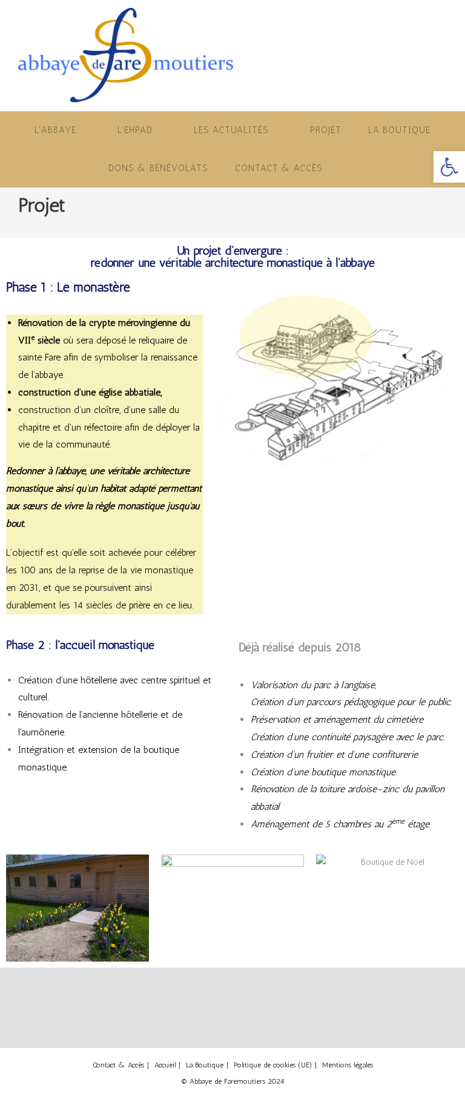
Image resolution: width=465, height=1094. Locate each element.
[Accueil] (21, 224)
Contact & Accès (118, 1065)
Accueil (165, 1065)
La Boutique (204, 1065)
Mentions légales (347, 1065)
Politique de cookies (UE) (273, 1065)
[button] (449, 167)
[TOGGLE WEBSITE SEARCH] (353, 168)
